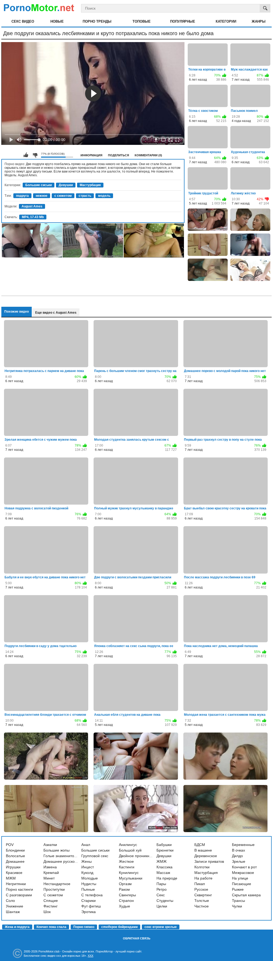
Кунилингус (129, 872)
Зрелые (238, 861)
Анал (85, 845)
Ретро (161, 889)
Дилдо (237, 856)
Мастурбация (90, 185)
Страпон (126, 900)
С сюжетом (53, 895)
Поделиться (118, 155)
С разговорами (19, 895)
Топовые (142, 21)
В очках (238, 850)
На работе (203, 878)
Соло (10, 900)
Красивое (14, 872)
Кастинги (126, 867)
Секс (160, 895)
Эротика (88, 912)
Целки (161, 906)
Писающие (241, 884)
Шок (47, 912)
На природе (166, 878)
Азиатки (50, 845)
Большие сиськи (38, 185)
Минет (49, 878)
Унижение (14, 906)
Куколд (87, 872)
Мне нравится (25, 155)
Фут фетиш (91, 906)
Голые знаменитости (61, 856)
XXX (90, 955)
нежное (41, 196)
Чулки (237, 906)
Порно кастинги (19, 889)
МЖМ (11, 878)
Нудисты (88, 884)
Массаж (163, 872)
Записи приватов (209, 861)
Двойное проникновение (140, 856)
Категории (226, 21)
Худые (124, 906)
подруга (22, 196)
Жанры (259, 21)
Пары (161, 884)
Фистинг (50, 906)
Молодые (89, 878)
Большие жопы (56, 850)
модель (104, 196)
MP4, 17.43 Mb (33, 217)
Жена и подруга (17, 927)
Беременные (243, 845)
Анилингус (128, 845)
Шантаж (13, 912)
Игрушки (13, 867)
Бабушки (164, 845)
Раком (124, 889)
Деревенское (205, 856)
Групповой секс (94, 856)
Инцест (87, 867)
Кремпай (51, 872)
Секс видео (22, 21)
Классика (164, 867)
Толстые (201, 900)
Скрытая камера (246, 895)
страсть (85, 196)
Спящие (50, 900)
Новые (57, 21)
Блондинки (15, 850)
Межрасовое (243, 872)
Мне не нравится (34, 155)
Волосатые (15, 856)
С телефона (92, 895)
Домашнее (15, 861)
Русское (201, 889)
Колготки (202, 867)
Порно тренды (97, 21)
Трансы (238, 900)
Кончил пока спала (51, 927)
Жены (86, 861)
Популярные (182, 21)
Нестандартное (56, 884)
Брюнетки (165, 850)
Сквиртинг (203, 895)
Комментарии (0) (148, 155)
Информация (91, 155)
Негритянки (16, 884)
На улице (240, 878)
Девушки (66, 185)
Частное (201, 906)
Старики (88, 900)
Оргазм (125, 884)
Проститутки (54, 889)
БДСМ (199, 845)
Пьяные (88, 889)
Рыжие (238, 889)
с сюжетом (63, 196)
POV (10, 845)
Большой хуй (130, 850)
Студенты (164, 900)
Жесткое (126, 861)
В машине (203, 850)
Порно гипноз (83, 927)
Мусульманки (130, 878)
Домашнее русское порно (66, 861)
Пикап (199, 884)
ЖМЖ (161, 861)
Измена (50, 867)
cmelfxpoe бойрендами (119, 927)
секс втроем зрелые (160, 927)
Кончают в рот (244, 867)
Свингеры (127, 895)
